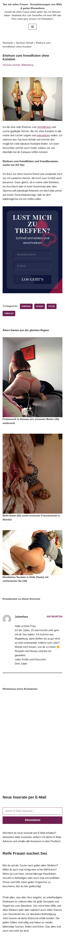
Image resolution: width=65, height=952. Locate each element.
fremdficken (44, 126)
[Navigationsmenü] (32, 27)
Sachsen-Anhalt (24, 42)
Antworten (54, 616)
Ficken (39, 306)
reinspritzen (43, 135)
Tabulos (9, 313)
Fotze (51, 306)
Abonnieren (32, 820)
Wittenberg (27, 65)
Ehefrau (26, 306)
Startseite (8, 42)
